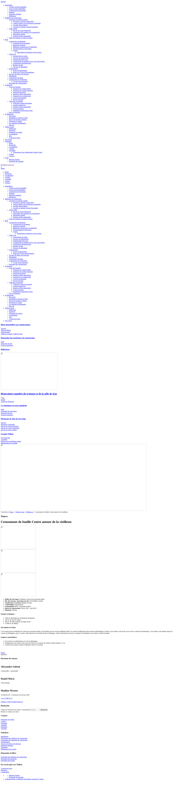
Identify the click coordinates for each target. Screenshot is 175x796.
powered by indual (24, 779)
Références (29, 512)
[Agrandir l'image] (74, 510)
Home (12, 512)
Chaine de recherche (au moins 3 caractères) (15, 710)
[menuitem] (89, 10)
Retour (3, 653)
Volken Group (19, 512)
